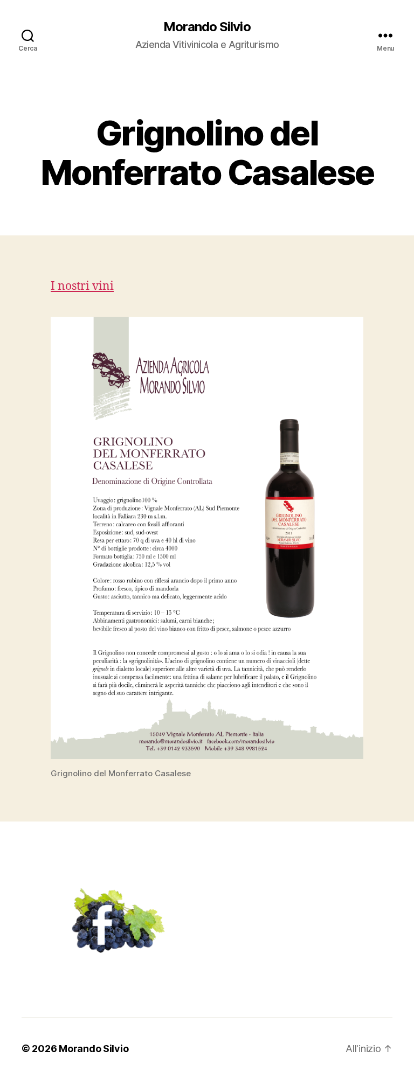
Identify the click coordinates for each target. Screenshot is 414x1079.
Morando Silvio (206, 26)
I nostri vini (82, 286)
